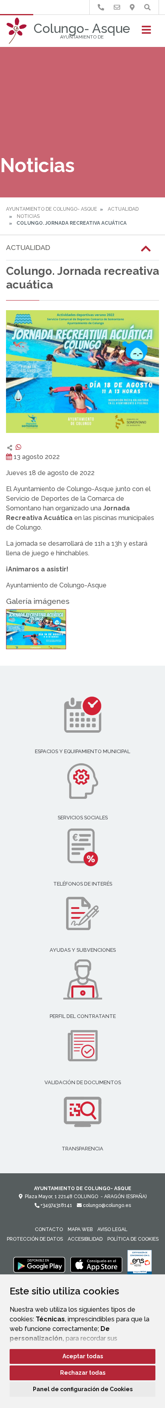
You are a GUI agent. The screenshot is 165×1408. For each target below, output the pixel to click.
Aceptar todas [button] (82, 1356)
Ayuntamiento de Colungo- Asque (51, 209)
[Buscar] (147, 7)
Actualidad (123, 209)
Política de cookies (133, 1239)
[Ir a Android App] (39, 1264)
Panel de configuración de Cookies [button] (83, 1389)
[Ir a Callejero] (132, 7)
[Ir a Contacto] (117, 7)
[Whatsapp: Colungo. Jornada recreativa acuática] (18, 447)
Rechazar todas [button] (82, 1372)
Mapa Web (80, 1229)
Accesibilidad (85, 1239)
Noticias (28, 216)
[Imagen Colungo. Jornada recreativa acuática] (82, 371)
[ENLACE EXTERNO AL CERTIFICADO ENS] (139, 1264)
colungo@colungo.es (106, 1205)
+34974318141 (55, 1205)
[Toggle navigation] (146, 32)
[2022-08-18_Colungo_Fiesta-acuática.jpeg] (36, 629)
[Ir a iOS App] (96, 1264)
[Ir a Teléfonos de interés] (101, 7)
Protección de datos (35, 1239)
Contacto (49, 1229)
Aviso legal (112, 1229)
